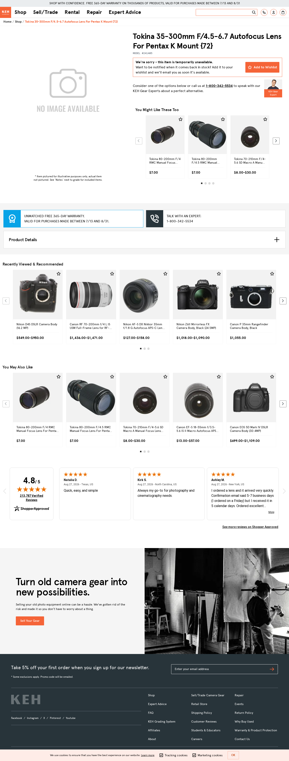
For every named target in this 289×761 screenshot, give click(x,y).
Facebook (16, 718)
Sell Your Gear (30, 621)
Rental (72, 12)
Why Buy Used (244, 721)
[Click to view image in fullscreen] (68, 93)
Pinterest (55, 718)
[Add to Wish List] (180, 119)
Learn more (147, 755)
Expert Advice (125, 12)
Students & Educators (205, 730)
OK (233, 755)
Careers (196, 739)
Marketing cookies (210, 755)
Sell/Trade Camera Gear (207, 695)
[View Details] (165, 140)
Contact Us (242, 739)
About (152, 739)
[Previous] (138, 141)
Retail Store (199, 704)
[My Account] (273, 12)
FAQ (150, 713)
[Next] (276, 141)
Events (239, 704)
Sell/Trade (45, 12)
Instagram (33, 718)
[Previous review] (4, 491)
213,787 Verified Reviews (32, 498)
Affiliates (154, 730)
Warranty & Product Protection (256, 730)
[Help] (264, 12)
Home (7, 21)
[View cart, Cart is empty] (283, 12)
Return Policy (244, 713)
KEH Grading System (161, 721)
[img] (32, 489)
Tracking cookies (176, 755)
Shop (20, 12)
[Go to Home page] (5, 12)
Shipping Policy (201, 713)
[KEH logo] (25, 699)
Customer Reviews (203, 721)
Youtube (71, 718)
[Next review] (284, 491)
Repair (94, 12)
